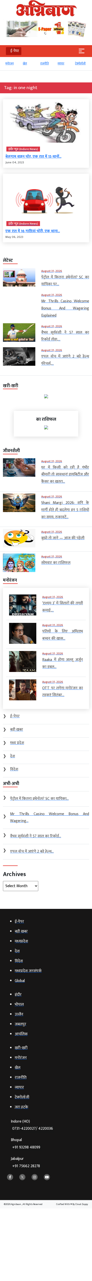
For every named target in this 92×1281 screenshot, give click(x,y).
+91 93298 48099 (26, 1147)
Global (84, 63)
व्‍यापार (48, 63)
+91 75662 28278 (26, 1166)
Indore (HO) (32, 1125)
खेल (12, 63)
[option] (16, 65)
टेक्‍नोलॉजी (67, 63)
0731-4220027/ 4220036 (32, 1128)
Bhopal (25, 1144)
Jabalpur (25, 1162)
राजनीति (31, 63)
